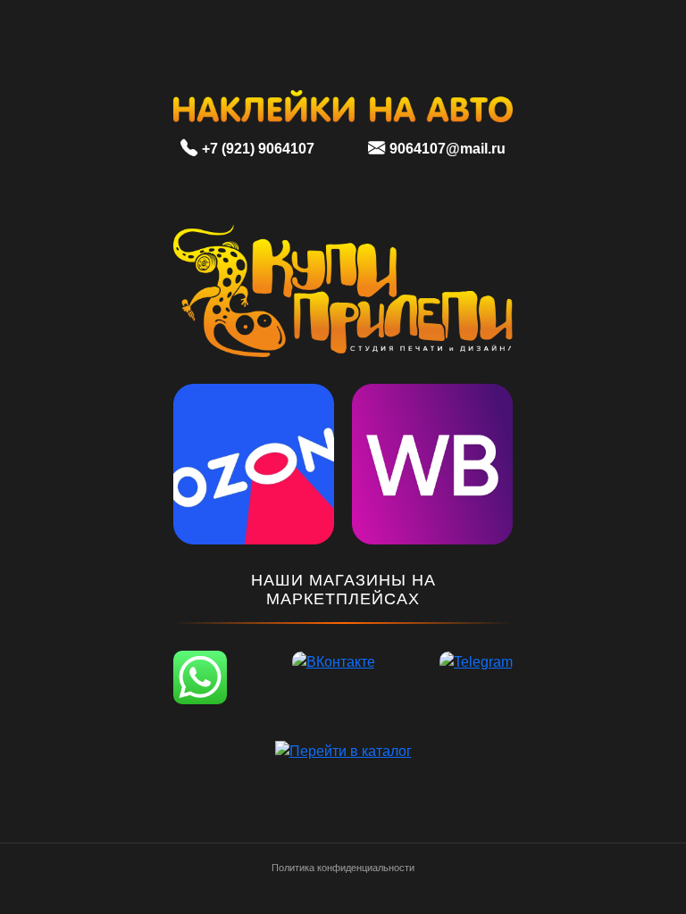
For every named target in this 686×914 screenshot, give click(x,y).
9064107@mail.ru (447, 148)
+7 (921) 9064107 (258, 148)
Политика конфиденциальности (343, 867)
